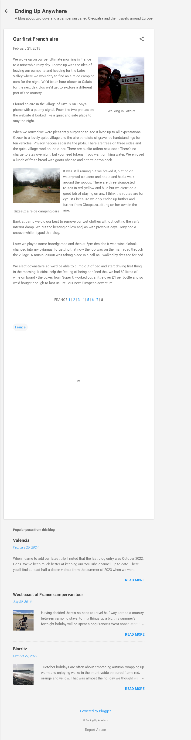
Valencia (21, 540)
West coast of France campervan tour (48, 594)
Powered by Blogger (95, 711)
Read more (134, 580)
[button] (141, 39)
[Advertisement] (172, 99)
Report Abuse (95, 730)
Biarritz (20, 648)
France (20, 327)
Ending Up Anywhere (41, 11)
